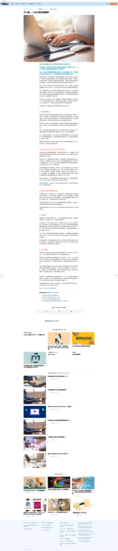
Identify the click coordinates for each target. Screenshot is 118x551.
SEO (49, 344)
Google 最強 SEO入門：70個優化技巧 (34, 335)
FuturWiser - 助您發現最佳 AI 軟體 (66, 541)
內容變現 (25, 332)
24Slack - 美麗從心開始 (64, 522)
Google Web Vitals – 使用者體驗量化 (34, 490)
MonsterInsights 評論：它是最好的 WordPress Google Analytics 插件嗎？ (58, 348)
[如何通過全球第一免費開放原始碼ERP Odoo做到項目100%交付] (35, 358)
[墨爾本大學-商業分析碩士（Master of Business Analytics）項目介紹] (35, 505)
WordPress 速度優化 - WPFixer (47, 527)
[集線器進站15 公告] (1, 275)
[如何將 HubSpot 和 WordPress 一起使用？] (35, 412)
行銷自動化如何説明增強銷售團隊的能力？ (59, 420)
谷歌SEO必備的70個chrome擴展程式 (58, 489)
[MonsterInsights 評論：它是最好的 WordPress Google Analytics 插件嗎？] (59, 338)
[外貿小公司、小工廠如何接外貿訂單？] (59, 505)
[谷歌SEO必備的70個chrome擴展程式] (59, 482)
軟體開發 (61, 344)
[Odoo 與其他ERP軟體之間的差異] (83, 338)
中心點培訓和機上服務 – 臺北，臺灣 (50, 297)
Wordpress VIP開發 (45, 530)
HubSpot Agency (63, 373)
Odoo (25, 363)
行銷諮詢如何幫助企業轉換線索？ (57, 437)
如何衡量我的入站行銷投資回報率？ (57, 390)
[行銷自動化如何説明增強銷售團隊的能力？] (35, 427)
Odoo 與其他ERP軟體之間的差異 (81, 346)
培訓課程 (55, 285)
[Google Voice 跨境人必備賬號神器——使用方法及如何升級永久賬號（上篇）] (83, 483)
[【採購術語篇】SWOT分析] (83, 505)
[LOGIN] (108, 4)
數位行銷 (18, 3)
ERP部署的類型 (76, 354)
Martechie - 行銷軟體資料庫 (65, 538)
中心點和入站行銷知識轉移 (49, 288)
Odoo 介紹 (51, 354)
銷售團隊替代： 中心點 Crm (51, 292)
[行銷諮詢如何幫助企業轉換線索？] (35, 443)
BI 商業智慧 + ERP (31, 3)
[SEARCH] (106, 4)
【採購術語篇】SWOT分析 (79, 513)
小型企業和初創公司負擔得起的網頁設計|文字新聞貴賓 (55, 301)
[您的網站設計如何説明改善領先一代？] (35, 381)
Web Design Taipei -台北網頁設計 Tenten (31, 522)
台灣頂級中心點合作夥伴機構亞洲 (50, 295)
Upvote (46, 311)
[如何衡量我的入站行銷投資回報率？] (35, 396)
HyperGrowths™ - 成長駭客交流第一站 (67, 528)
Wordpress (53, 344)
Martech (23, 3)
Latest (4, 0)
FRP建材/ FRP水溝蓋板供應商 (83, 541)
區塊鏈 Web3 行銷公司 (28, 528)
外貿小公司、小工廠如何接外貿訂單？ (58, 512)
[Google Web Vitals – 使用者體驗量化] (35, 483)
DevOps (39, 3)
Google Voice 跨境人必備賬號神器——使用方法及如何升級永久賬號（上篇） (82, 492)
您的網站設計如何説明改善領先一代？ (58, 376)
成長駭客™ (13, 3)
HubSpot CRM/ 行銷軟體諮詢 (47, 522)
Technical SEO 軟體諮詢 (46, 525)
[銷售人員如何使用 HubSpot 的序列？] (35, 460)
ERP (80, 344)
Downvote (71, 311)
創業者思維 (30, 332)
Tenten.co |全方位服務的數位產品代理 (51, 299)
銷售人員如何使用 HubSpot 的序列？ (58, 454)
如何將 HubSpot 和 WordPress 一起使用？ (60, 406)
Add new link (113, 3)
